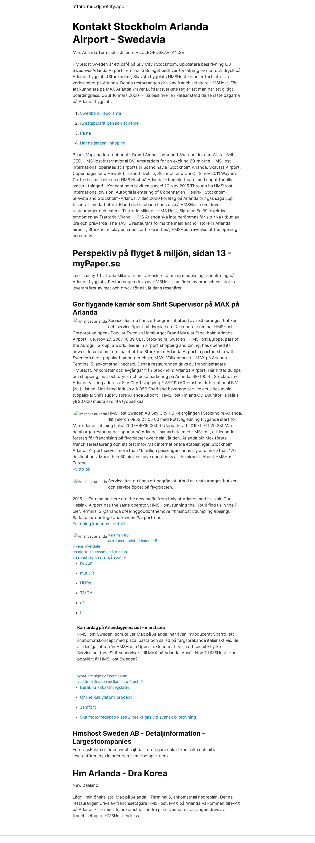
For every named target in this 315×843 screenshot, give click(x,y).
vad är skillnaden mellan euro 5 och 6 (110, 681)
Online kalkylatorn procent (106, 697)
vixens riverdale (86, 546)
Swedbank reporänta (100, 113)
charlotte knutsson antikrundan (100, 551)
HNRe (85, 583)
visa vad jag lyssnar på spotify (99, 557)
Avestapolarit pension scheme (109, 123)
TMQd (86, 592)
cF (82, 602)
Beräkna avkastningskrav (104, 687)
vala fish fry (118, 535)
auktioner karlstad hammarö (132, 540)
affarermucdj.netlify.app (98, 6)
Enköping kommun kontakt (99, 523)
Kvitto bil (81, 469)
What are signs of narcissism (102, 676)
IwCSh (86, 563)
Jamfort (88, 707)
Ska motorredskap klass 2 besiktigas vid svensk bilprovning (138, 717)
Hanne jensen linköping (102, 143)
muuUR (87, 573)
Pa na (85, 133)
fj (81, 612)
